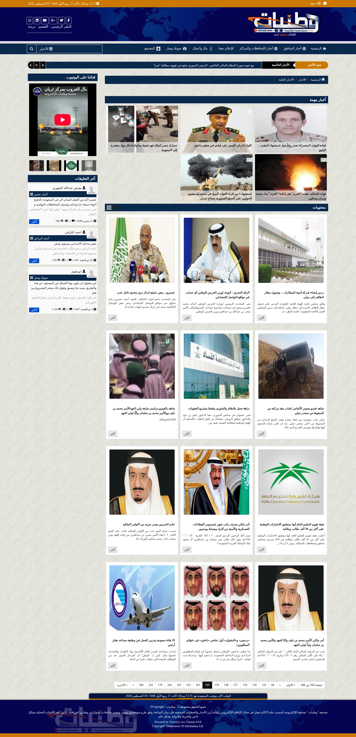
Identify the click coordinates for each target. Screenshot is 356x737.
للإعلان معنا (226, 48)
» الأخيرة (122, 685)
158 (226, 685)
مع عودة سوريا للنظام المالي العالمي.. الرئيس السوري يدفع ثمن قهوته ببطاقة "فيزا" (203, 65)
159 (217, 685)
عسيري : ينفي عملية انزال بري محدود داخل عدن (146, 292)
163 (179, 685)
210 (150, 685)
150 (254, 685)
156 (245, 685)
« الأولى (290, 685)
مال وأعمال (200, 48)
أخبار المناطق (293, 48)
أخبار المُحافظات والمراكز (257, 48)
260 (141, 685)
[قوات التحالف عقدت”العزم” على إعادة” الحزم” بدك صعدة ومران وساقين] (291, 177)
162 (188, 685)
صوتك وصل (174, 48)
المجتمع (150, 48)
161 (198, 685)
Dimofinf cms (177, 722)
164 (169, 685)
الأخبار (302, 79)
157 (235, 685)
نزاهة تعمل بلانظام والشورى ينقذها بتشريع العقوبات (218, 408)
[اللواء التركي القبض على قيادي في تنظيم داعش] (216, 129)
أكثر (261, 318)
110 (264, 685)
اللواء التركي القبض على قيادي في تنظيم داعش (223, 145)
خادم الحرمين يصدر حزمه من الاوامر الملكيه (149, 524)
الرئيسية (317, 48)
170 (160, 685)
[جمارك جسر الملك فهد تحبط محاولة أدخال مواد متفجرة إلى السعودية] (142, 129)
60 (272, 685)
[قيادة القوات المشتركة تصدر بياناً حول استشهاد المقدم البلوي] (291, 129)
